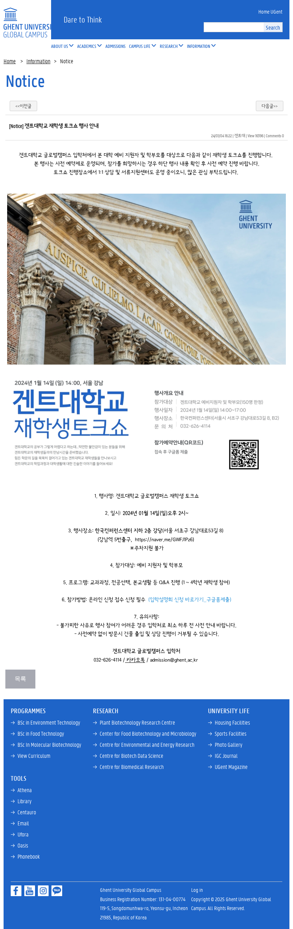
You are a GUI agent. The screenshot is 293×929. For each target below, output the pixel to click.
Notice (25, 80)
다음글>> (270, 106)
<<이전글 (23, 106)
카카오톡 (135, 660)
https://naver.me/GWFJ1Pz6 (164, 539)
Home (10, 61)
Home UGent (270, 11)
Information (38, 61)
